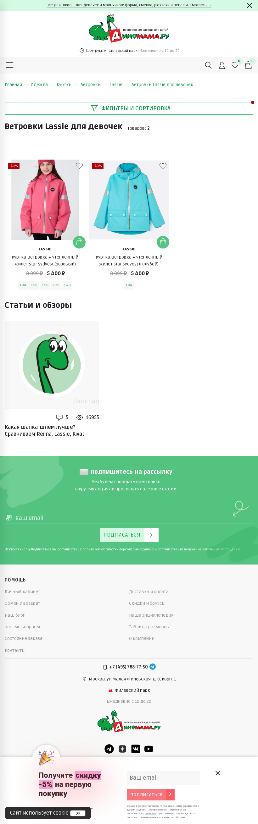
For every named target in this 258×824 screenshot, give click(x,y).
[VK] (136, 749)
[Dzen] (122, 749)
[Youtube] (149, 749)
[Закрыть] (249, 5)
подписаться (146, 794)
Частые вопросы (22, 627)
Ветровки (90, 84)
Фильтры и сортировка (136, 108)
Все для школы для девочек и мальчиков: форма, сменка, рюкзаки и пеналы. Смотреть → (129, 5)
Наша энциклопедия (151, 615)
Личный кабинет (22, 591)
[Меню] (10, 65)
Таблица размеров (149, 627)
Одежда (39, 84)
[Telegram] (152, 667)
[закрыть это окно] (217, 773)
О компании (141, 638)
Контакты (15, 650)
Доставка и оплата (149, 591)
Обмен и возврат (22, 603)
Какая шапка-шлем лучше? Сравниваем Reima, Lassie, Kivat (44, 430)
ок (78, 813)
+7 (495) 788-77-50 (128, 667)
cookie (61, 813)
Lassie (115, 84)
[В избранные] (79, 166)
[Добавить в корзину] (79, 242)
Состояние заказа (23, 638)
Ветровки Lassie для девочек (162, 84)
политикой (91, 549)
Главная (13, 84)
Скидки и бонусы (147, 603)
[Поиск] (209, 65)
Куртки (64, 84)
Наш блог (15, 615)
